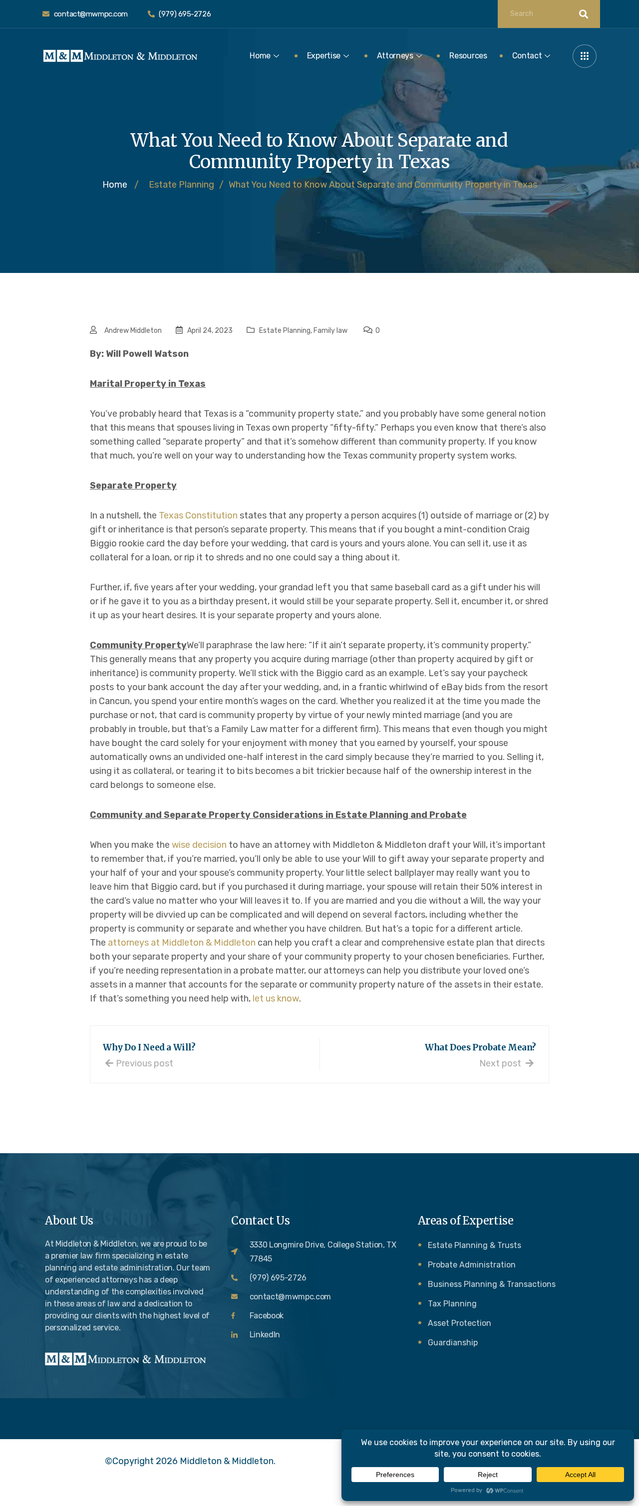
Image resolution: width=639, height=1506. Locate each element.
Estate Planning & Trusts (474, 1245)
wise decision (199, 844)
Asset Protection (459, 1323)
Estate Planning (285, 330)
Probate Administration (472, 1264)
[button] (585, 56)
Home (260, 55)
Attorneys (395, 55)
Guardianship (453, 1342)
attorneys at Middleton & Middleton (182, 942)
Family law (330, 330)
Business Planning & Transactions (492, 1284)
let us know (276, 998)
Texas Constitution (198, 515)
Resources (468, 55)
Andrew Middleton (133, 330)
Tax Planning (452, 1303)
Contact (527, 55)
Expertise (323, 55)
